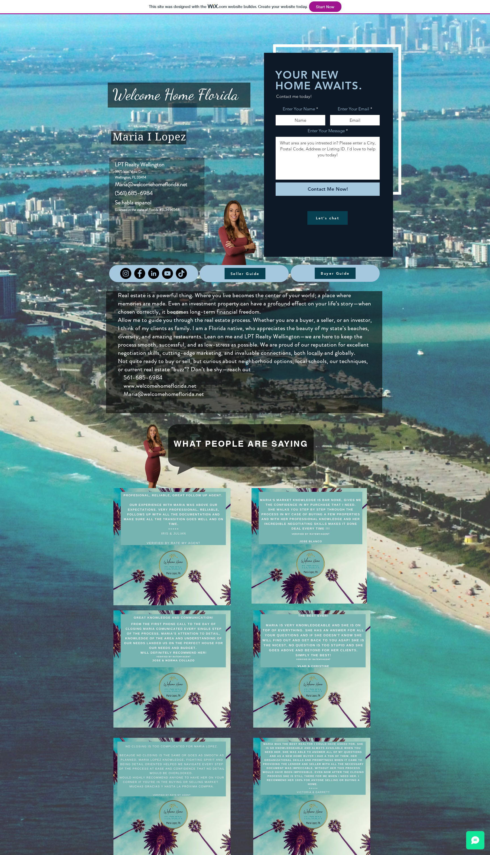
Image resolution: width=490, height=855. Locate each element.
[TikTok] (181, 273)
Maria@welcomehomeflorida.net (151, 184)
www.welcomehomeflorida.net (157, 386)
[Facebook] (139, 273)
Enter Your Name (299, 109)
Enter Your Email (353, 109)
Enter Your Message (326, 131)
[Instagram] (125, 273)
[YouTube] (167, 273)
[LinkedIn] (153, 273)
